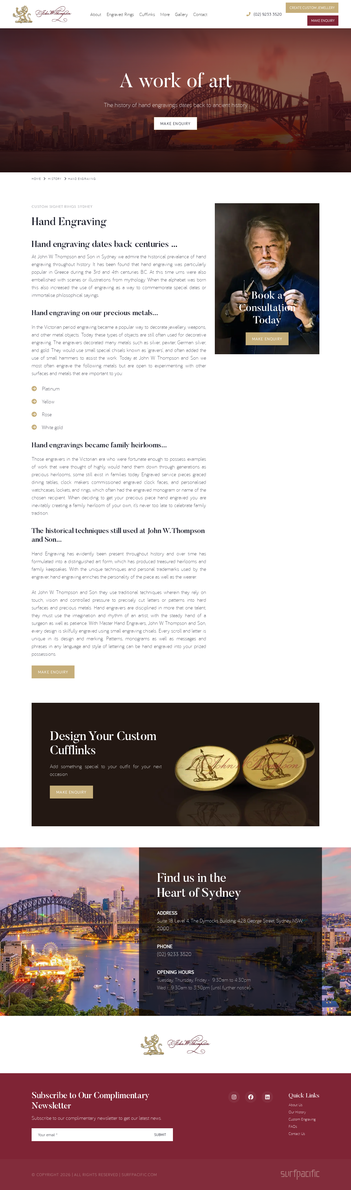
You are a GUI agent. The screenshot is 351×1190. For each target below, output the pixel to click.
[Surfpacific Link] (300, 1175)
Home (36, 179)
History (54, 179)
